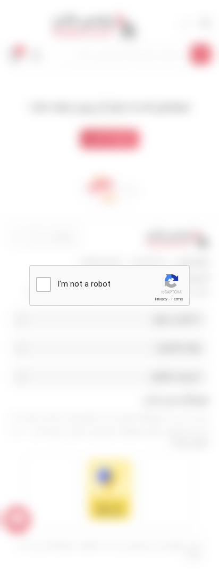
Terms (177, 299)
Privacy (161, 299)
